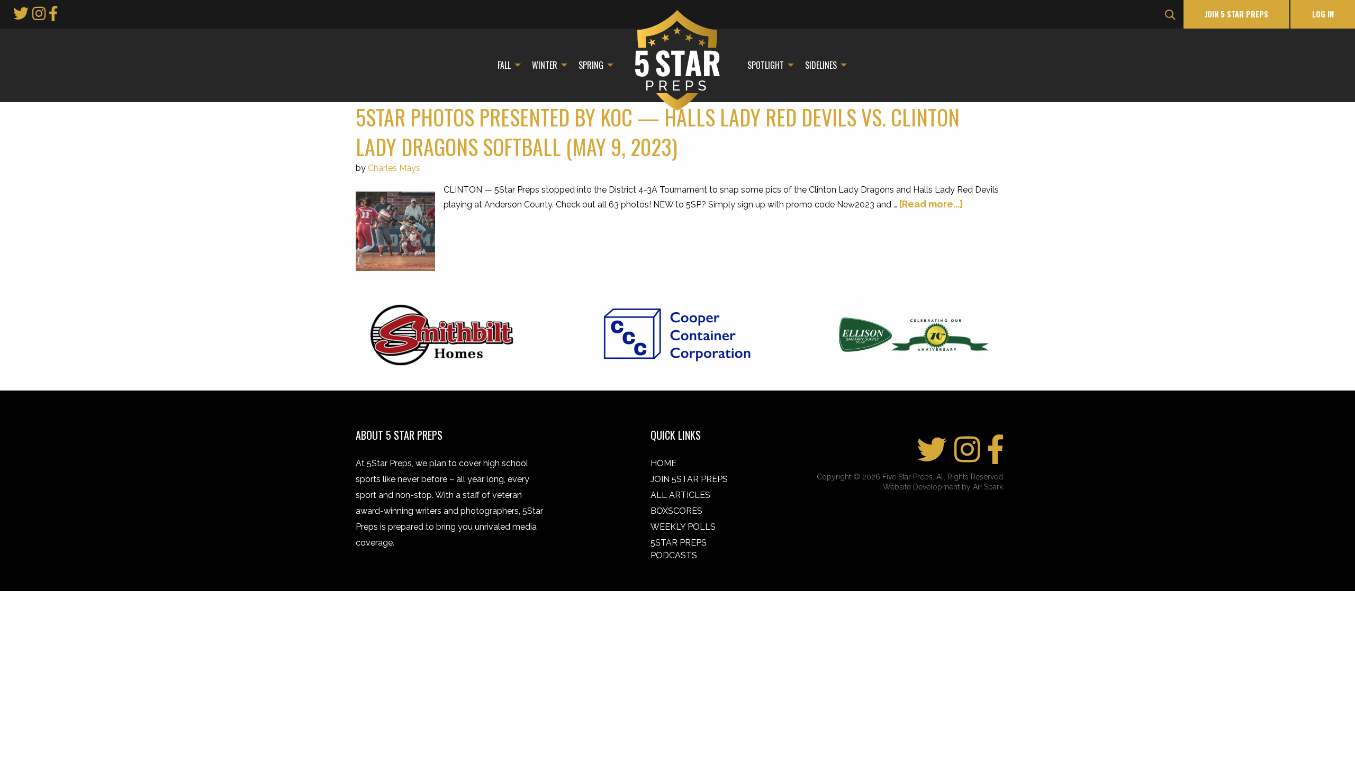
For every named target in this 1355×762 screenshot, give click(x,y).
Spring (591, 65)
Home (663, 463)
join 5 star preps (1236, 14)
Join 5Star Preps (689, 479)
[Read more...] (931, 204)
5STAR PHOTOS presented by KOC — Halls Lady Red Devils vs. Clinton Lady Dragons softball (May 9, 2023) (658, 131)
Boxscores (676, 511)
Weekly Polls (683, 527)
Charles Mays (394, 168)
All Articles (680, 495)
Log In (1323, 14)
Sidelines (821, 65)
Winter (544, 65)
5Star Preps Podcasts (679, 549)
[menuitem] (506, 65)
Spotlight (765, 65)
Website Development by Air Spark (943, 487)
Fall (504, 65)
